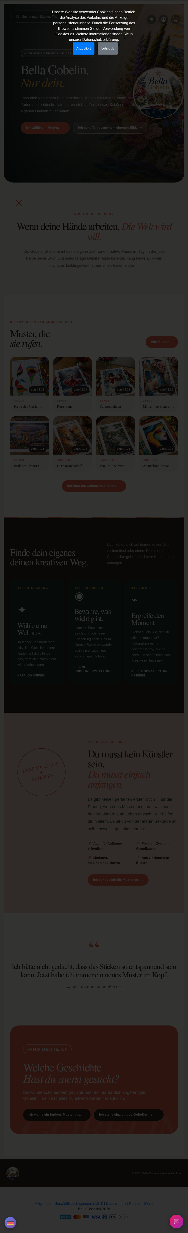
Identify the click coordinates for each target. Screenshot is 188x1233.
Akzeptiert (83, 48)
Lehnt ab (107, 48)
